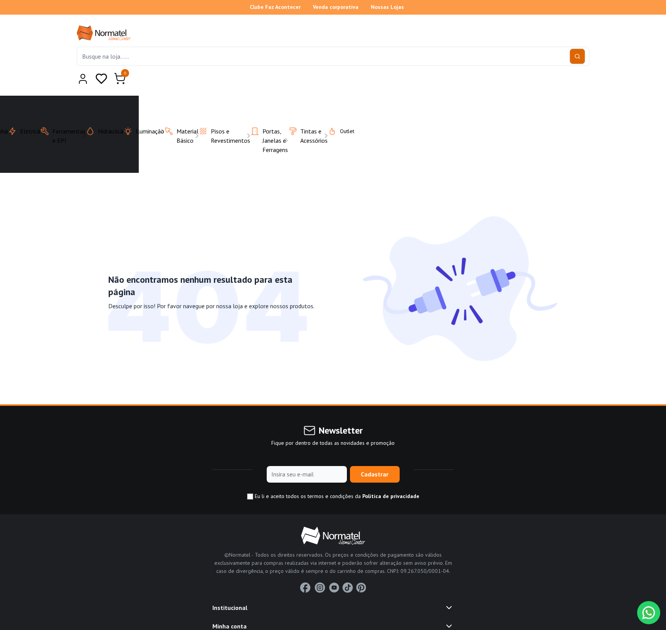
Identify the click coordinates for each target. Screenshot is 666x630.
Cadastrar (374, 455)
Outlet (342, 112)
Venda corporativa (335, 6)
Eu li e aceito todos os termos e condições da (336, 477)
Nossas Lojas (387, 6)
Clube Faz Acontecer (275, 6)
